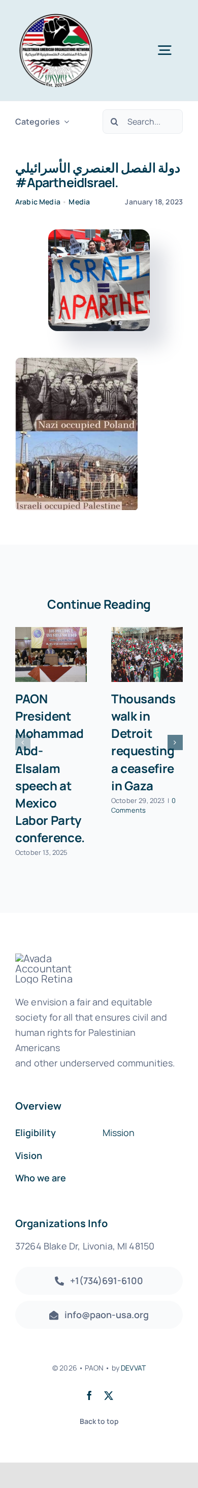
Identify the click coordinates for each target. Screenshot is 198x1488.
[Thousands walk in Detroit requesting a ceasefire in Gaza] (147, 654)
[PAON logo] (55, 15)
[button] (22, 742)
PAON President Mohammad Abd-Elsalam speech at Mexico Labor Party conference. (50, 768)
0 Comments (143, 805)
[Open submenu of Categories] (64, 122)
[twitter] (108, 1395)
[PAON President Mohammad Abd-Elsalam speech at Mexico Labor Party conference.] (51, 654)
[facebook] (89, 1395)
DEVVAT (133, 1368)
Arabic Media (37, 201)
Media (79, 201)
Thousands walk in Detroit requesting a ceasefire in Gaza (143, 741)
